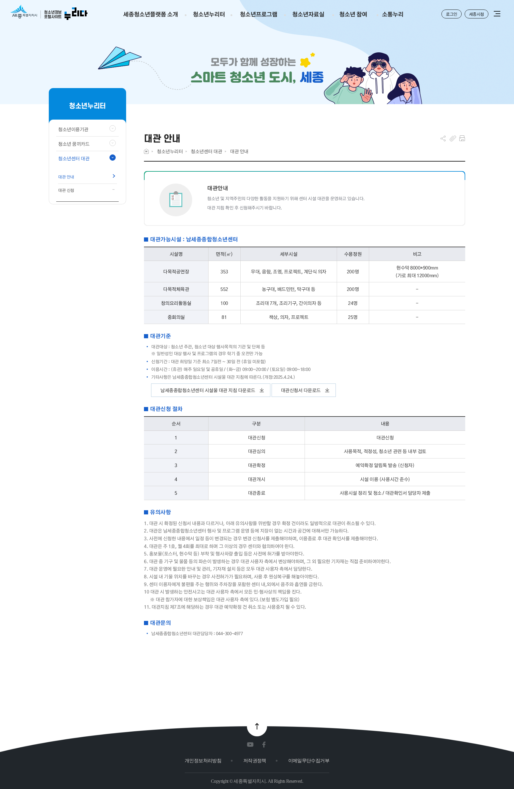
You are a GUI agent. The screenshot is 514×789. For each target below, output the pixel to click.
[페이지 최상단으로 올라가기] (257, 726)
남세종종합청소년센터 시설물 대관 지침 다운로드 (207, 390)
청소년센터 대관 (206, 151)
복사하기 (453, 138)
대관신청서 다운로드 (301, 390)
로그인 (451, 14)
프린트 (462, 138)
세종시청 (476, 14)
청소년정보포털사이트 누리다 (48, 12)
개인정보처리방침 (203, 760)
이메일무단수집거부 (308, 760)
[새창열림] (251, 744)
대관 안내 (239, 151)
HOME (146, 151)
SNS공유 (443, 138)
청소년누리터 (170, 151)
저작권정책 (254, 760)
